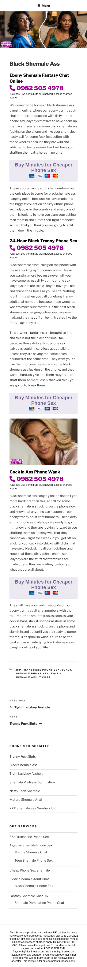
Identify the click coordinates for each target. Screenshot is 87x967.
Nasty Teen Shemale (25, 791)
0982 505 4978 (39, 88)
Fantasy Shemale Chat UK (29, 896)
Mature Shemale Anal (26, 800)
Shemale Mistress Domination (32, 782)
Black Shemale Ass (24, 765)
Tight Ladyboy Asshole (27, 774)
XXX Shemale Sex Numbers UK (33, 808)
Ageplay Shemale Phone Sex (31, 845)
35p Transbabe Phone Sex (37, 669)
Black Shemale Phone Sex (34, 886)
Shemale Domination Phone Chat (39, 903)
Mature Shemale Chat (31, 852)
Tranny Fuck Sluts (23, 756)
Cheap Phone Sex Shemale (30, 870)
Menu (46, 5)
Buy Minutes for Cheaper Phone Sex (43, 167)
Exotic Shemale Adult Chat (29, 879)
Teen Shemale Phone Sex (34, 860)
